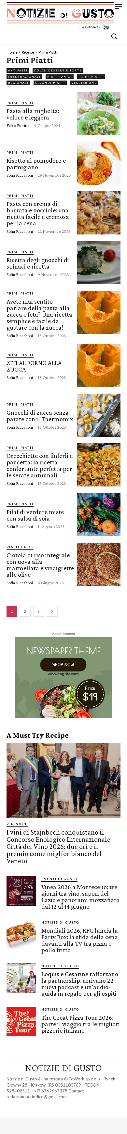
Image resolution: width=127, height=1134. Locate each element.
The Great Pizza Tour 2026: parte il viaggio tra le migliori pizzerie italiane (80, 1024)
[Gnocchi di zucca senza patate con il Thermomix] (98, 415)
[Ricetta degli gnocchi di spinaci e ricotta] (98, 262)
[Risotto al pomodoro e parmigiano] (98, 163)
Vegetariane (84, 82)
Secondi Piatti (50, 82)
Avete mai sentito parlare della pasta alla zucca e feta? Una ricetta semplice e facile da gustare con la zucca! (39, 314)
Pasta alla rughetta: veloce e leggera (33, 114)
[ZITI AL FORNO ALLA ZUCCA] (98, 365)
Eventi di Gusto (59, 879)
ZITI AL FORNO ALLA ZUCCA (34, 366)
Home (12, 52)
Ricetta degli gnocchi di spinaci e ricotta (38, 263)
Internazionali (24, 76)
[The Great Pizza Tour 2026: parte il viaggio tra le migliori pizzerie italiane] (21, 1021)
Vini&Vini (17, 824)
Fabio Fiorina (18, 125)
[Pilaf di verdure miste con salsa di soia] (98, 514)
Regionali (18, 82)
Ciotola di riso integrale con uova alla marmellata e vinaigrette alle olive (40, 564)
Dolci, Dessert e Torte (58, 70)
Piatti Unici (59, 76)
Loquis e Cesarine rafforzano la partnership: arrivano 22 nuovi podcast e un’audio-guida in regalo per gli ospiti (79, 983)
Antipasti (18, 70)
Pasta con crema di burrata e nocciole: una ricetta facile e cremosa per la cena (38, 213)
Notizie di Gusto (60, 922)
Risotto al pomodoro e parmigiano (36, 163)
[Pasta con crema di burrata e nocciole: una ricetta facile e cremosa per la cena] (98, 212)
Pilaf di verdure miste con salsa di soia (35, 515)
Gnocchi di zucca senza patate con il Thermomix (40, 415)
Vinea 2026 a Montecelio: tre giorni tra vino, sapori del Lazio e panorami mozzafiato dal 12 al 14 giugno (80, 896)
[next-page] (52, 611)
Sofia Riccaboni (20, 175)
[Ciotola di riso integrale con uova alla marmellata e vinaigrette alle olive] (98, 564)
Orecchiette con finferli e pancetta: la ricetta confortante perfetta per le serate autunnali (40, 465)
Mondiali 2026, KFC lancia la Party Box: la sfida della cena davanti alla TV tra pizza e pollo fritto (79, 940)
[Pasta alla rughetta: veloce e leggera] (98, 113)
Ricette (28, 52)
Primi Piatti (90, 76)
